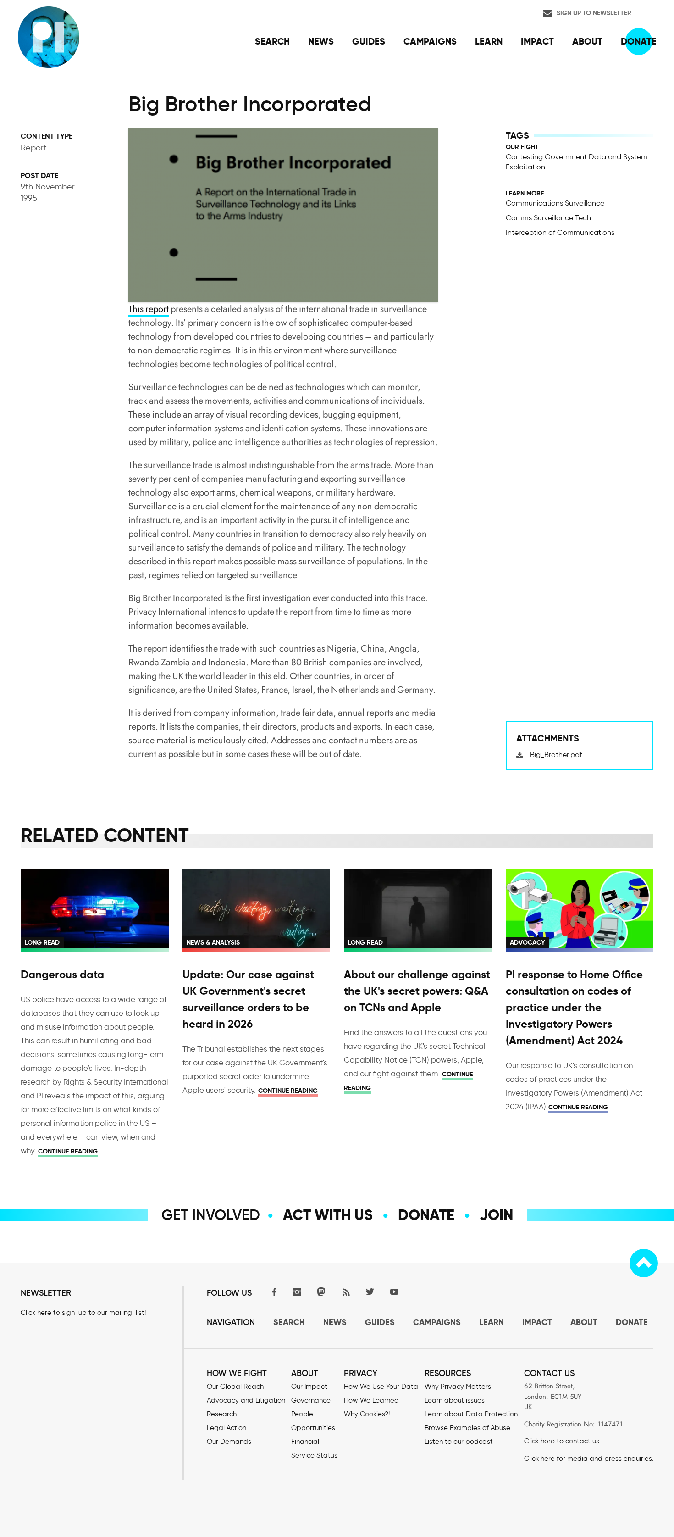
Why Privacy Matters (458, 1386)
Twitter (370, 1292)
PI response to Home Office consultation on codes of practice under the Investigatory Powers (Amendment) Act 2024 (574, 1007)
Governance (311, 1400)
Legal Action (226, 1428)
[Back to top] (644, 1263)
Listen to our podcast (459, 1441)
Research (222, 1414)
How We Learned (371, 1400)
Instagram (297, 1292)
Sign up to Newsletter (594, 13)
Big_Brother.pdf (556, 754)
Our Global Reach (235, 1386)
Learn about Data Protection (471, 1414)
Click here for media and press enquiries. (588, 1458)
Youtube (394, 1292)
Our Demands (229, 1441)
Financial (305, 1441)
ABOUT (583, 1322)
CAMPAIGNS (437, 1322)
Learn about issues (455, 1400)
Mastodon (321, 1292)
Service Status (314, 1455)
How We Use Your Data (381, 1386)
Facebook (273, 1292)
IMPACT (537, 1322)
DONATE (632, 1322)
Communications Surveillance (555, 203)
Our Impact (309, 1386)
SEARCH (289, 1322)
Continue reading (68, 1151)
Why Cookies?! (367, 1414)
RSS (346, 1292)
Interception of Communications (560, 232)
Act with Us (328, 1215)
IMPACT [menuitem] (537, 41)
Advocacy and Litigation (246, 1400)
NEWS (335, 1322)
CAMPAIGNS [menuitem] (430, 41)
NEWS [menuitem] (321, 41)
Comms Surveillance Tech (548, 217)
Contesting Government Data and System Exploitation (576, 161)
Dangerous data (62, 974)
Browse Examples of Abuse (467, 1428)
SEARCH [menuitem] (272, 41)
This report (148, 309)
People (302, 1414)
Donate (426, 1215)
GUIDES (380, 1322)
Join (496, 1215)
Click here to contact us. (562, 1441)
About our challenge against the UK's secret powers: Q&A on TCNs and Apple (417, 991)
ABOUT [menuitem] (587, 41)
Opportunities (313, 1428)
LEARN (491, 1322)
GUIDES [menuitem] (368, 41)
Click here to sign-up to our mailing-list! (83, 1313)
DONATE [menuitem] (639, 41)
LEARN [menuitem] (489, 41)
